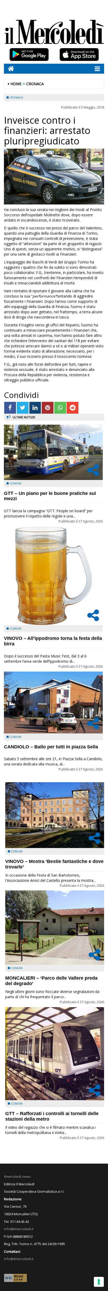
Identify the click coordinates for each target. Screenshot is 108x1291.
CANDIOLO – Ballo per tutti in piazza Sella (51, 746)
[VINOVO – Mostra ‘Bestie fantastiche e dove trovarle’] (54, 815)
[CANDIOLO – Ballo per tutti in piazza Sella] (53, 702)
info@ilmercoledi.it (18, 1258)
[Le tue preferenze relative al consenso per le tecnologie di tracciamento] (99, 1282)
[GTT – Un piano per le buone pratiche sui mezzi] (53, 452)
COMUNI (15, 483)
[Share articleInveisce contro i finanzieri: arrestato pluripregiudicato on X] (23, 408)
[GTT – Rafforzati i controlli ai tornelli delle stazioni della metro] (54, 1053)
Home (15, 83)
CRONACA (35, 83)
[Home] (9, 68)
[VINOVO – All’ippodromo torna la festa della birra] (53, 575)
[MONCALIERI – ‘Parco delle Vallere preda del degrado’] (54, 927)
